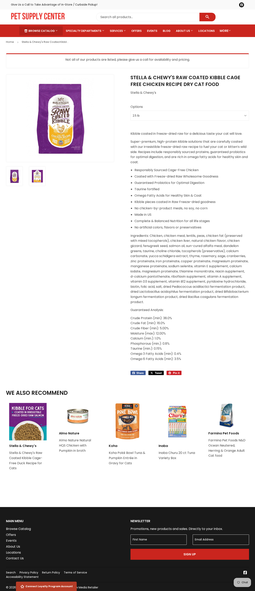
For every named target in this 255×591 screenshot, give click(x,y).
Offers (136, 31)
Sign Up (189, 554)
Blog (167, 31)
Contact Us (15, 558)
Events (152, 31)
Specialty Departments (84, 31)
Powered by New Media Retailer (76, 587)
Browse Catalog (41, 31)
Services (117, 31)
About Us (183, 31)
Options (136, 106)
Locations (206, 31)
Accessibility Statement (22, 577)
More (224, 31)
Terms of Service (75, 572)
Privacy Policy (29, 572)
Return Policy (51, 572)
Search (11, 572)
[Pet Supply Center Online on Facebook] (245, 573)
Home (10, 42)
